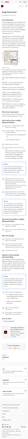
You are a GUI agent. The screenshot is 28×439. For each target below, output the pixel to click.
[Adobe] (7, 2)
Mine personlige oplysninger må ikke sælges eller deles (11, 434)
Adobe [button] (3, 417)
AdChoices (5, 436)
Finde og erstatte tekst (9, 321)
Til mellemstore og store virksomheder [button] (10, 407)
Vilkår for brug (18, 431)
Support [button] (4, 413)
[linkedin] (10, 427)
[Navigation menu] (2, 2)
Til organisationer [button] (5, 410)
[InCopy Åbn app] (26, 6)
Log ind (24, 1)
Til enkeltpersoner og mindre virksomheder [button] (11, 404)
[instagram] (5, 427)
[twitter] (7, 427)
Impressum (17, 429)
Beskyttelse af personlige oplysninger (8, 431)
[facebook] (3, 427)
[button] (20, 2)
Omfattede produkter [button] (6, 420)
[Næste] (20, 358)
